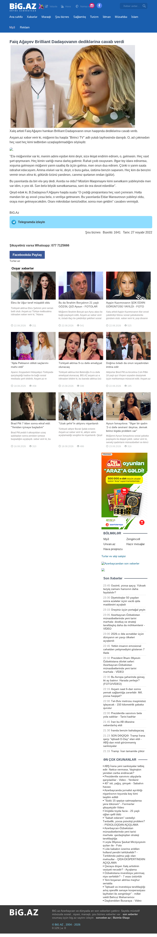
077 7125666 (60, 245)
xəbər (27, 137)
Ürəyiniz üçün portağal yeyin (128, 609)
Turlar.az (15, 260)
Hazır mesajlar (135, 544)
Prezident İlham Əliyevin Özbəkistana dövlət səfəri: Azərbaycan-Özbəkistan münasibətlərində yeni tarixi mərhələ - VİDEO (121, 664)
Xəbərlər (32, 16)
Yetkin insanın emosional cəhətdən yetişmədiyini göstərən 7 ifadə (124, 649)
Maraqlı (46, 16)
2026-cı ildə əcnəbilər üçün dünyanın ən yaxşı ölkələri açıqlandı (123, 637)
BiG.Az (14, 212)
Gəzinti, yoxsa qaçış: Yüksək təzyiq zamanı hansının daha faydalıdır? (124, 589)
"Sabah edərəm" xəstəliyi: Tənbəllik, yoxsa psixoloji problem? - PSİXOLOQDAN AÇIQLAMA (124, 821)
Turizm (94, 16)
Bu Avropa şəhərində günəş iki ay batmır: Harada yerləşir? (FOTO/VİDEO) (124, 680)
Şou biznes (62, 16)
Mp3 (12, 27)
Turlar (105, 556)
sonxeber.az (103, 917)
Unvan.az (109, 544)
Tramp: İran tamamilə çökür (128, 751)
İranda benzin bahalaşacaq (127, 730)
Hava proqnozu (113, 549)
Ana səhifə (16, 16)
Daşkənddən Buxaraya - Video (123, 900)
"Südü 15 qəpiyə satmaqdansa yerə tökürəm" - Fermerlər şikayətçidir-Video (122, 804)
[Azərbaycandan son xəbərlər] (120, 563)
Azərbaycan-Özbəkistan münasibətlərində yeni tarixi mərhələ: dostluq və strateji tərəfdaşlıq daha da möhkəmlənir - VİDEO (124, 621)
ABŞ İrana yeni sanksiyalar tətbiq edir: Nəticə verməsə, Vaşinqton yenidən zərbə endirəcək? (123, 769)
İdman (107, 16)
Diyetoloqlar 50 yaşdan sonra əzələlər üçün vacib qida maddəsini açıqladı (121, 601)
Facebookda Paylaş (27, 255)
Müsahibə (121, 16)
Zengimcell (133, 539)
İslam (134, 16)
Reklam (25, 27)
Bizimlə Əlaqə (121, 917)
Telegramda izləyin (31, 222)
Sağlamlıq (79, 16)
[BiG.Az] (27, 7)
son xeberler (130, 914)
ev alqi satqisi (117, 556)
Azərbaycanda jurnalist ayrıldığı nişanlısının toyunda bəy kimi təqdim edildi (122, 794)
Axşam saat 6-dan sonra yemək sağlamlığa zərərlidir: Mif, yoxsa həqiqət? (122, 692)
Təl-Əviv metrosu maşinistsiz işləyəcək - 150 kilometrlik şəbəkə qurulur (124, 705)
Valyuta (53, 6)
